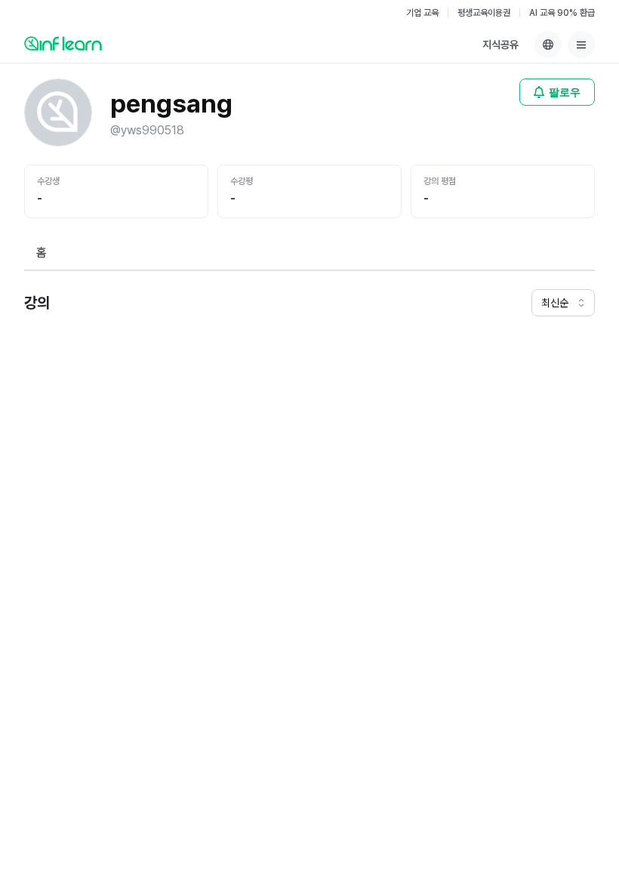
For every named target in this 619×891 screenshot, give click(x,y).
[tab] (41, 253)
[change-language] (548, 44)
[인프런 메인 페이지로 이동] (63, 43)
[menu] (581, 44)
